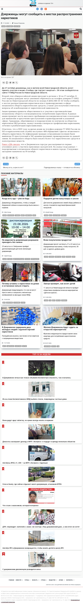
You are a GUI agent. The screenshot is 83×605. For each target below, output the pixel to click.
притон (54, 346)
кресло (58, 300)
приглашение (35, 259)
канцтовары (56, 215)
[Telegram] (10, 82)
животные (28, 215)
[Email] (13, 82)
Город (27, 580)
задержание (10, 346)
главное (17, 215)
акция (3, 26)
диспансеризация (18, 259)
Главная (11, 580)
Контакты (69, 580)
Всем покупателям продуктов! (58, 240)
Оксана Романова (19, 23)
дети (50, 215)
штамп (23, 302)
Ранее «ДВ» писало (11, 144)
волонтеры (11, 215)
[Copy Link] (16, 82)
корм (34, 215)
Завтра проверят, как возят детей (59, 283)
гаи (50, 300)
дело (4, 346)
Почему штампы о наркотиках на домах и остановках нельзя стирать (20, 284)
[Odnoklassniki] (6, 82)
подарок (63, 215)
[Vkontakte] (3, 82)
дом (4, 302)
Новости (18, 580)
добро (22, 215)
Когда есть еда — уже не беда (15, 198)
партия (24, 346)
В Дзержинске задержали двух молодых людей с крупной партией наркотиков (18, 329)
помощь (68, 256)
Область (35, 580)
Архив (61, 580)
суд (58, 346)
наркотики (17, 26)
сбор (73, 256)
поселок (27, 259)
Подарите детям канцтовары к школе (61, 198)
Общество (52, 580)
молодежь (10, 26)
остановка (17, 302)
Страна (43, 580)
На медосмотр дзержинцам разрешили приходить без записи (20, 241)
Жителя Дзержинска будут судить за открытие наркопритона (61, 328)
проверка (64, 300)
